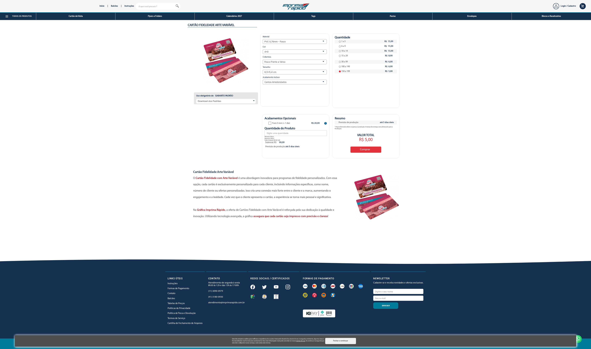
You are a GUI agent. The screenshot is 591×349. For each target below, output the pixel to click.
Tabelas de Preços (176, 303)
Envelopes (472, 16)
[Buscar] (177, 6)
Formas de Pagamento (178, 288)
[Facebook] (252, 287)
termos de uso (300, 341)
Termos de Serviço (176, 318)
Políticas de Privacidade (179, 308)
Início (102, 6)
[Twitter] (264, 287)
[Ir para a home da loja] (295, 6)
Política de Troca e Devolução (182, 313)
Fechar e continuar (340, 341)
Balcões (114, 6)
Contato (171, 293)
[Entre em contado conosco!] (578, 339)
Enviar (386, 306)
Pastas (393, 16)
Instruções (129, 6)
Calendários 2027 (234, 16)
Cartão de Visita (76, 16)
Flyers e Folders (155, 16)
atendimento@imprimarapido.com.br (226, 303)
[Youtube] (276, 287)
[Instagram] (287, 287)
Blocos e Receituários (551, 16)
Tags (313, 16)
